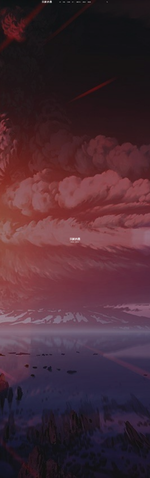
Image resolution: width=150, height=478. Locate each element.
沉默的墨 (47, 2)
